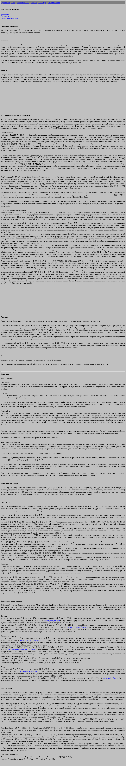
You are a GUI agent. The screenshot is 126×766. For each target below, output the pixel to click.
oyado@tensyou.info (52, 620)
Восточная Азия (23, 3)
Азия (13, 3)
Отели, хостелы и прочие (10, 18)
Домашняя (5, 3)
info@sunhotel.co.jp (110, 678)
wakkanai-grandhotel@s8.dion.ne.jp (21, 649)
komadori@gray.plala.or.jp (78, 627)
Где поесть (5, 16)
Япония (34, 3)
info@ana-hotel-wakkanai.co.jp (28, 671)
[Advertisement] (56, 99)
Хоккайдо (42, 3)
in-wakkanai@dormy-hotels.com (32, 640)
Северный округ (54, 3)
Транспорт (5, 14)
